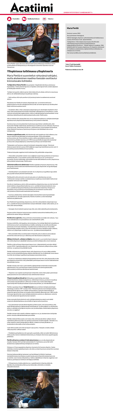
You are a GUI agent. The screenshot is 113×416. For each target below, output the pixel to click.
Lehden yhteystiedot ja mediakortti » (78, 12)
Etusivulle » (16, 19)
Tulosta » (50, 19)
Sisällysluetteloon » (33, 19)
